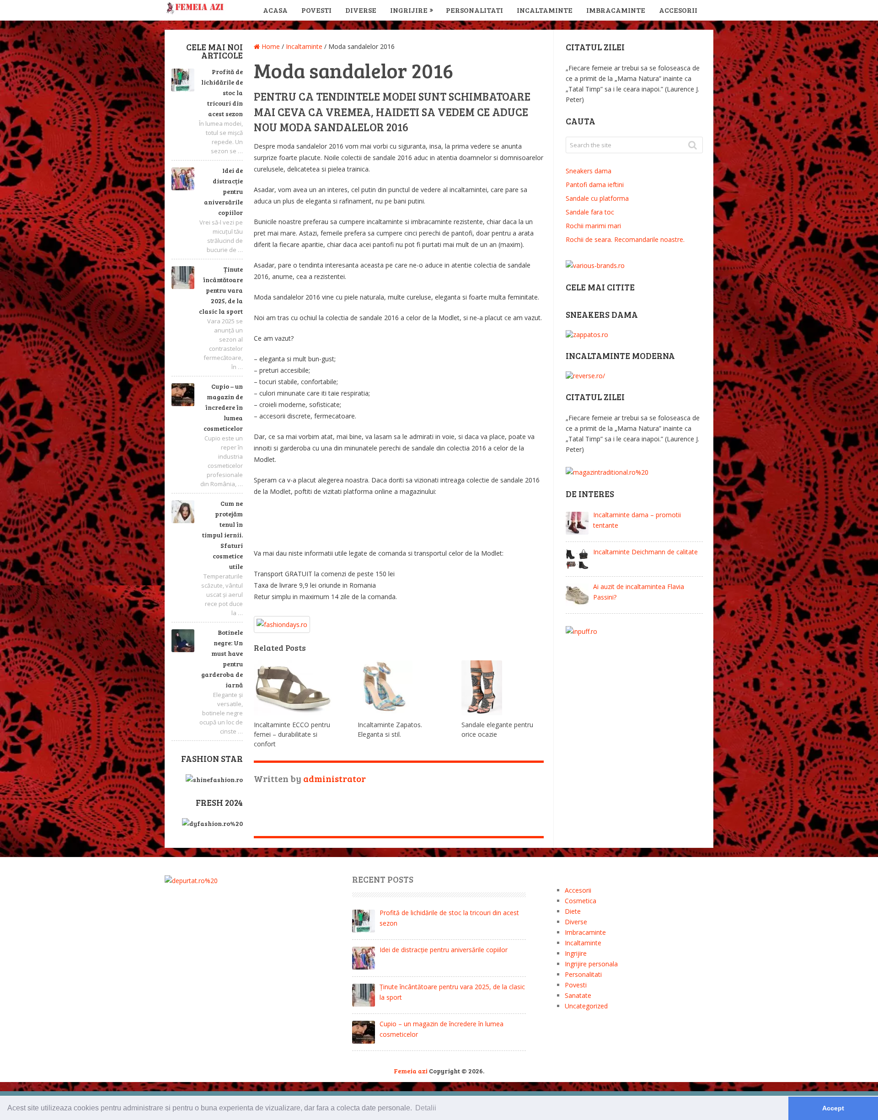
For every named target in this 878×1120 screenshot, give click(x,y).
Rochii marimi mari (593, 225)
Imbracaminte (615, 10)
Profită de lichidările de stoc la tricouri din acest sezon (222, 92)
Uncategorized (586, 1006)
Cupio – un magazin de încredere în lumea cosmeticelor (223, 407)
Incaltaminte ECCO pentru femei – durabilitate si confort (292, 734)
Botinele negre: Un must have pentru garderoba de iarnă (222, 658)
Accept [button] (833, 1108)
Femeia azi (411, 1070)
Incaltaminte (545, 10)
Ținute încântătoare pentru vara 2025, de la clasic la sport (221, 290)
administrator (334, 778)
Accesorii (678, 10)
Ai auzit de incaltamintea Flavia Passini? (638, 591)
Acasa (275, 10)
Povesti (316, 10)
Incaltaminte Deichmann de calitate (645, 551)
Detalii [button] (425, 1108)
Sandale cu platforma (597, 198)
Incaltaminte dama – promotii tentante (637, 520)
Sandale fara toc (590, 212)
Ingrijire (409, 10)
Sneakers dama (588, 170)
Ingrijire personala (591, 963)
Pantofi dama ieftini (595, 184)
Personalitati (474, 10)
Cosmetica (580, 900)
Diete (573, 911)
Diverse (360, 10)
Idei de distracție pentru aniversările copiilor (223, 191)
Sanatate (578, 995)
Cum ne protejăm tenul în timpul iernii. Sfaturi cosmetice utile (222, 535)
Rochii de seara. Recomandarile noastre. (625, 239)
